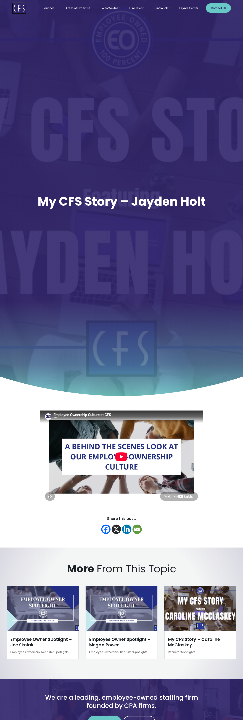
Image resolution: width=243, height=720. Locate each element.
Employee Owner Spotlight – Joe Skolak (41, 642)
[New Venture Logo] (19, 8)
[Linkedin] (126, 529)
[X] (116, 529)
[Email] (137, 529)
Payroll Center (188, 8)
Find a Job (161, 8)
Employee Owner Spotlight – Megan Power (120, 642)
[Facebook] (106, 529)
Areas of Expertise (78, 8)
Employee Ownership (25, 652)
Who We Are (110, 8)
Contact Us (218, 8)
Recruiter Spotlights (54, 652)
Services (48, 8)
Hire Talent (136, 8)
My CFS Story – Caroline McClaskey (194, 642)
